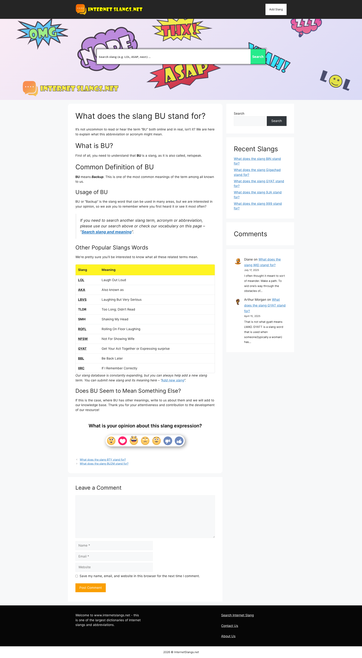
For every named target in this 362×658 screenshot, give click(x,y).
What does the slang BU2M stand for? (104, 463)
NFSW (83, 339)
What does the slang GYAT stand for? (265, 305)
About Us (228, 636)
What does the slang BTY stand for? (103, 459)
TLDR (82, 309)
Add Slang (276, 9)
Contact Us (229, 626)
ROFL (82, 329)
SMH (82, 319)
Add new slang (172, 380)
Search (239, 113)
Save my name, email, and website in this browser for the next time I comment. (140, 576)
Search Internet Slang (237, 615)
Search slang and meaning (107, 231)
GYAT (82, 348)
